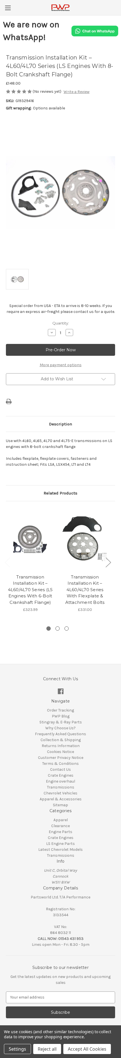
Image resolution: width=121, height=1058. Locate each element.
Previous (7, 562)
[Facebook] (61, 691)
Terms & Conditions (60, 763)
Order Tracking (60, 710)
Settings (17, 1049)
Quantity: (60, 323)
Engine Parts (60, 831)
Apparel (60, 820)
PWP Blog (61, 716)
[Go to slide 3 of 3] (66, 628)
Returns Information (61, 745)
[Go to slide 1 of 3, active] (48, 628)
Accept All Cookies (87, 1049)
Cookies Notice (60, 751)
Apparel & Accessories (61, 799)
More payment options (61, 365)
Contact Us (60, 769)
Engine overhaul (60, 781)
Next (108, 562)
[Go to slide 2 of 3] (57, 628)
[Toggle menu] (7, 8)
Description (60, 424)
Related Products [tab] (60, 493)
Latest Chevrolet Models (60, 849)
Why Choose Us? (60, 728)
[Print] (9, 401)
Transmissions (60, 787)
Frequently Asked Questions (60, 734)
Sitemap (60, 805)
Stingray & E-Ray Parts (60, 722)
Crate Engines (60, 775)
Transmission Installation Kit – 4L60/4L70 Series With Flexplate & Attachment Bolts (85, 589)
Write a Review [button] (76, 91)
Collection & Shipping (61, 739)
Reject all (47, 1049)
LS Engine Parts (60, 843)
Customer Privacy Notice (60, 757)
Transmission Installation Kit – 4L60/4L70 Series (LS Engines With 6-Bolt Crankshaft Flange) (30, 589)
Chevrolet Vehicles (60, 793)
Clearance (60, 825)
